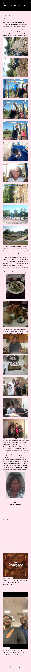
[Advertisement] (15, 536)
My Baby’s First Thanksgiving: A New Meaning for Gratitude (15, 582)
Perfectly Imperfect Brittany (14, 6)
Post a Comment (7, 522)
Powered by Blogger (16, 667)
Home (5, 8)
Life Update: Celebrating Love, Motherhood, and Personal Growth (13, 652)
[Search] (27, 2)
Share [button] (4, 514)
